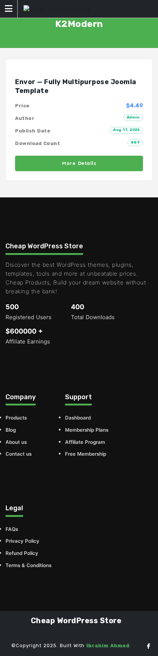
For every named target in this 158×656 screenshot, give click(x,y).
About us (16, 442)
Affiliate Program (85, 442)
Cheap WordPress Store (76, 620)
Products (16, 418)
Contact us (19, 454)
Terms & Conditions (28, 565)
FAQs (12, 529)
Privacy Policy (22, 541)
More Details (79, 163)
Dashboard (78, 418)
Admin (133, 117)
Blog (11, 430)
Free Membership (85, 454)
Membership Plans (86, 430)
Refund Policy (22, 553)
